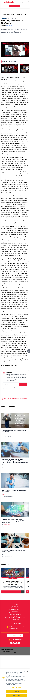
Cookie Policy (12, 684)
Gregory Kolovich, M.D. (9, 524)
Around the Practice (9, 14)
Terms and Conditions (15, 613)
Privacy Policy (15, 616)
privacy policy (5, 388)
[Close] (27, 671)
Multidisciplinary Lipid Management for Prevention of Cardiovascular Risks (14, 399)
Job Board (15, 611)
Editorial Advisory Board (15, 609)
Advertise (15, 604)
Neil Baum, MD (7, 554)
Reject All (17, 691)
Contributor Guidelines (15, 614)
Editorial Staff (15, 608)
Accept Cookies (16, 695)
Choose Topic (13, 6)
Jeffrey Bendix (7, 494)
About (15, 603)
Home (2, 14)
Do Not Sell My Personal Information (15, 618)
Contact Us (15, 606)
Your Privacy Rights (15, 619)
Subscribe (22, 384)
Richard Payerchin (8, 434)
